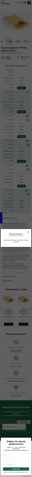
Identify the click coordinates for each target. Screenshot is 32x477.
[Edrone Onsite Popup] (16, 238)
